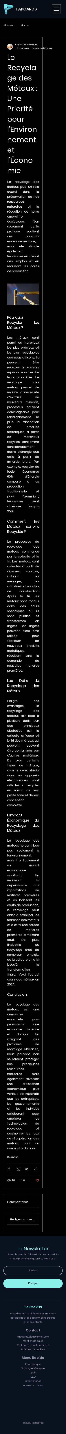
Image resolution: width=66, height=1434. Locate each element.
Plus (23, 25)
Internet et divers (33, 1385)
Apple (33, 1372)
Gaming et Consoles (33, 1368)
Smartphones (33, 1381)
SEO (33, 1376)
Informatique (33, 1364)
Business (12, 1157)
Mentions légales (33, 1341)
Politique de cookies (33, 1349)
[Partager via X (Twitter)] (18, 1169)
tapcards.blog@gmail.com (33, 1336)
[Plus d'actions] (37, 46)
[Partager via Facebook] (9, 1169)
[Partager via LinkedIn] (27, 1169)
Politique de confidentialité (33, 1345)
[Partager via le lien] (36, 1169)
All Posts (8, 25)
